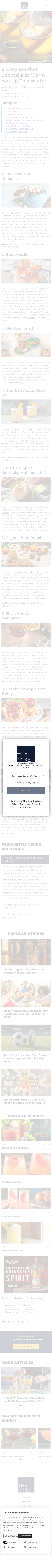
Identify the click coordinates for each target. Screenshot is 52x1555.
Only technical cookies (12, 1537)
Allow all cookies (25, 1536)
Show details (8, 1531)
